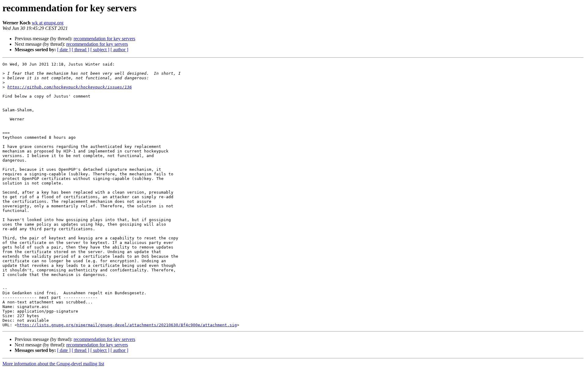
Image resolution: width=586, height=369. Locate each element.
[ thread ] (80, 49)
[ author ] (119, 49)
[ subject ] (99, 49)
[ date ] (64, 49)
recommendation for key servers (104, 38)
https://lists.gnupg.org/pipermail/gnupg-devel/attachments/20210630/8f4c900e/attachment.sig (127, 325)
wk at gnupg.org (47, 22)
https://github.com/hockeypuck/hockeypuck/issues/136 (69, 87)
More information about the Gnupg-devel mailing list (53, 363)
